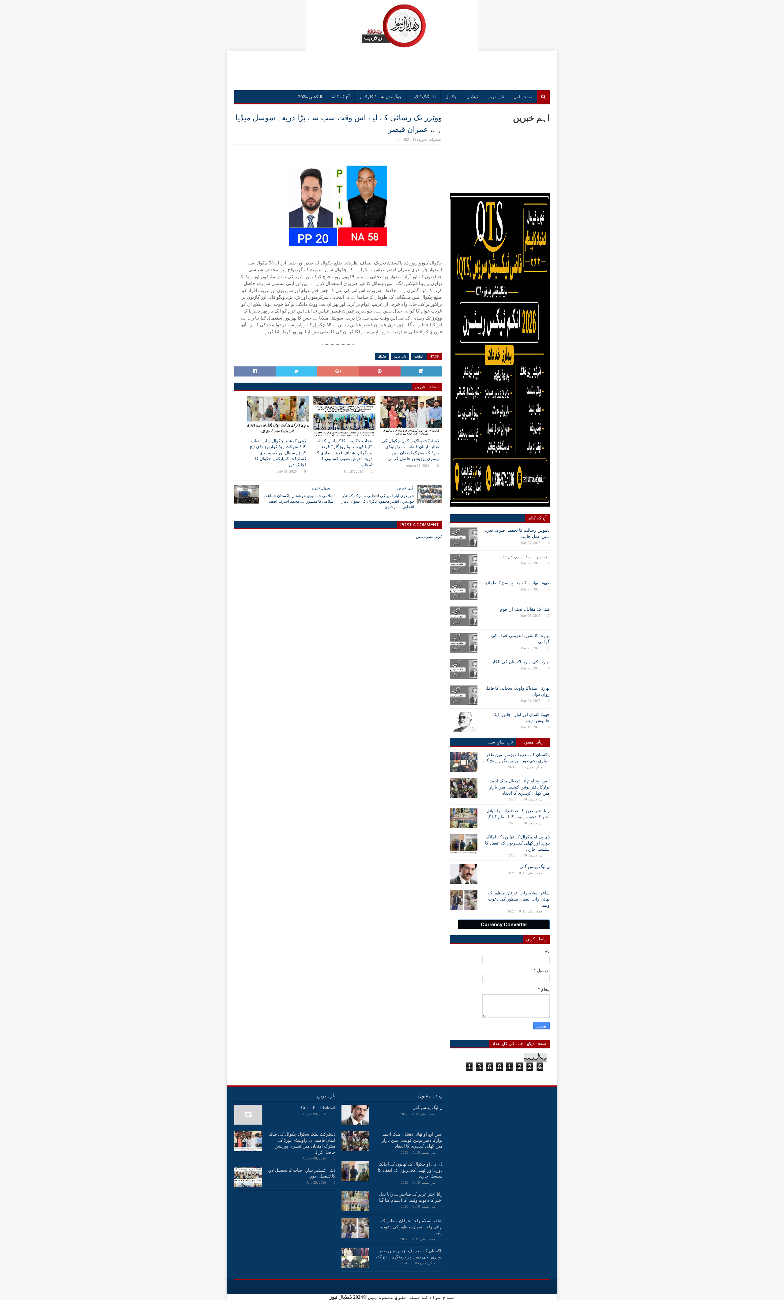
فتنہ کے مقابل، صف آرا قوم (525, 609)
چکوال (451, 96)
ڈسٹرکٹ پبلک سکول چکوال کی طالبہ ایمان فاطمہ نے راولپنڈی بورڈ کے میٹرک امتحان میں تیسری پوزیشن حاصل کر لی (410, 450)
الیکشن (419, 356)
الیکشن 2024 (310, 96)
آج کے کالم (340, 96)
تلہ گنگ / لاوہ (423, 96)
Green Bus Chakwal (318, 1107)
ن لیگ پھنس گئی (535, 866)
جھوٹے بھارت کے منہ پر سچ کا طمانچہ (516, 583)
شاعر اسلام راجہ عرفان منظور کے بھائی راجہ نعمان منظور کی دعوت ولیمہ (519, 899)
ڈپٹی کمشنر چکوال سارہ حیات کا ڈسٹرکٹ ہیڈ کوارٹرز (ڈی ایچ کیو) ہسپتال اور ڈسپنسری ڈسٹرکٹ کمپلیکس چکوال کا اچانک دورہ (278, 453)
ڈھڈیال (472, 96)
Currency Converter (504, 924)
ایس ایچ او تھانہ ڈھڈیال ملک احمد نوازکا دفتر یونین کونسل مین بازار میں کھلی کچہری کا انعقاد (519, 787)
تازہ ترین (496, 96)
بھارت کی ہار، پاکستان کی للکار (521, 662)
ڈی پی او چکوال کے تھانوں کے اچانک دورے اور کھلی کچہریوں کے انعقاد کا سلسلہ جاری (517, 843)
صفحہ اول (523, 96)
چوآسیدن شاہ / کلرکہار (380, 96)
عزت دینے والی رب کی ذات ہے (521, 556)
